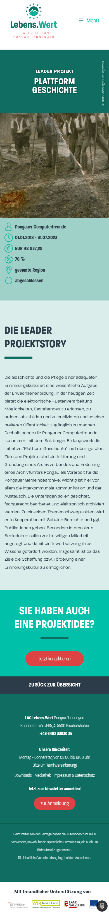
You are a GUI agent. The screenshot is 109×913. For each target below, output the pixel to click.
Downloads (23, 775)
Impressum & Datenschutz (74, 775)
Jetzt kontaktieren (54, 659)
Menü (93, 20)
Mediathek (43, 775)
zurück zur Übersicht (54, 684)
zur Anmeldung (55, 803)
